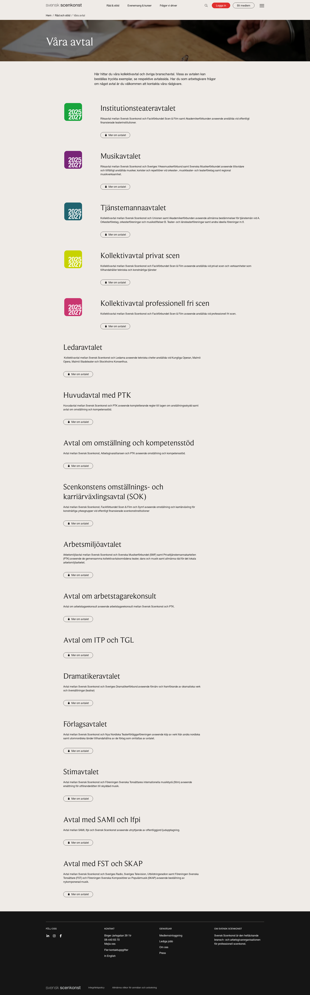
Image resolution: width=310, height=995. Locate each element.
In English (110, 955)
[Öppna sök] (206, 5)
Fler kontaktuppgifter (116, 949)
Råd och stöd (62, 15)
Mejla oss (109, 943)
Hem (49, 15)
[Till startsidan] (64, 5)
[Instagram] (54, 935)
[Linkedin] (48, 935)
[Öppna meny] (262, 6)
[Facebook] (61, 935)
